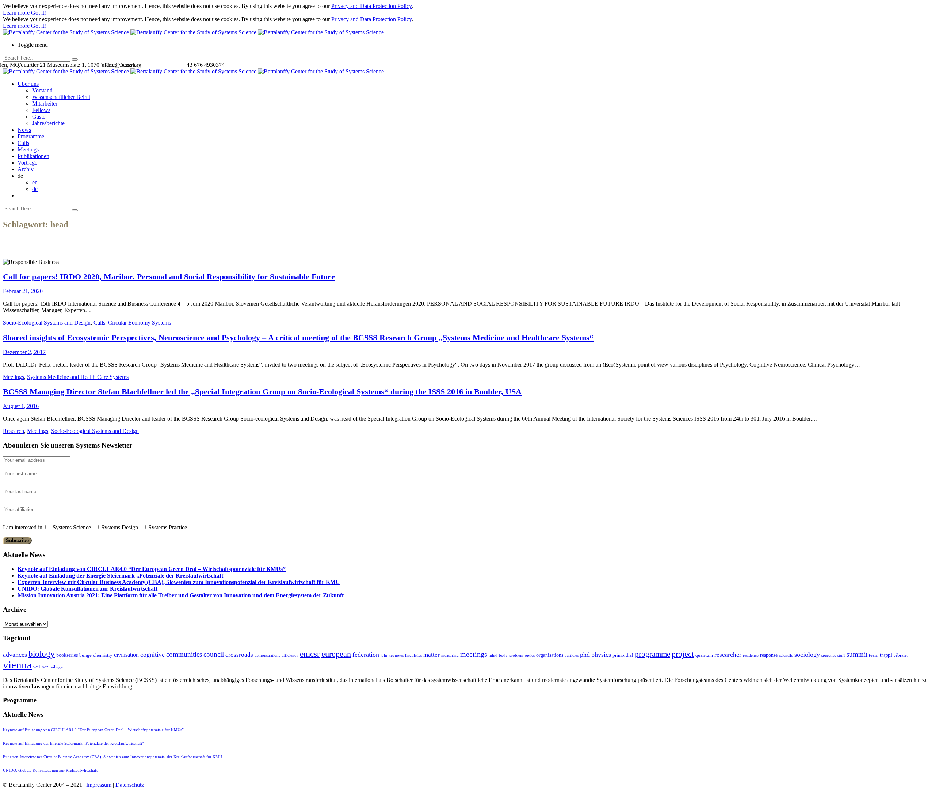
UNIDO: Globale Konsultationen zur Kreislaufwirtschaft (87, 589)
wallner (40, 667)
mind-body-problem (506, 655)
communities (184, 654)
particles (572, 655)
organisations (549, 655)
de (35, 189)
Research (13, 431)
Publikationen (33, 156)
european (336, 654)
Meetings (28, 149)
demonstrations (267, 655)
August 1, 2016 (21, 406)
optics (530, 655)
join (384, 655)
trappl (886, 655)
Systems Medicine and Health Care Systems (78, 377)
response (769, 655)
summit (857, 654)
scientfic (786, 655)
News (24, 130)
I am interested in (22, 527)
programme (652, 654)
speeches (828, 655)
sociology (807, 654)
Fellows (41, 110)
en (35, 182)
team (873, 655)
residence (751, 655)
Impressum (98, 785)
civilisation (126, 655)
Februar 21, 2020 (23, 291)
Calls (23, 143)
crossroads (239, 654)
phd (585, 654)
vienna (17, 665)
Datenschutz (129, 785)
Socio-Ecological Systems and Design (47, 322)
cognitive (152, 654)
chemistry (102, 655)
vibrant (900, 655)
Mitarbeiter (44, 103)
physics (601, 654)
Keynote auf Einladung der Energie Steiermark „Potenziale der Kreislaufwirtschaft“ (122, 575)
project (683, 654)
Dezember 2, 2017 (24, 352)
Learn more (17, 12)
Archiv (26, 169)
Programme (31, 136)
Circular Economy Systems (139, 322)
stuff (841, 655)
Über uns (28, 84)
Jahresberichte (48, 123)
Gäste (38, 117)
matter (431, 654)
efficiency (290, 655)
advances (15, 654)
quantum (704, 655)
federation (365, 654)
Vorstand (42, 90)
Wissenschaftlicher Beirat (61, 97)
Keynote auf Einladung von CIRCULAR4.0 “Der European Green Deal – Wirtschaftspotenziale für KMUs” (152, 569)
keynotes (396, 655)
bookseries (67, 655)
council (213, 654)
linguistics (413, 655)
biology (41, 654)
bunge (85, 655)
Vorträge (27, 163)
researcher (727, 654)
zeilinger (56, 667)
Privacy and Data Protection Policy (371, 6)
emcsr (310, 654)
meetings (473, 654)
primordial (622, 655)
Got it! (38, 12)
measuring (450, 655)
